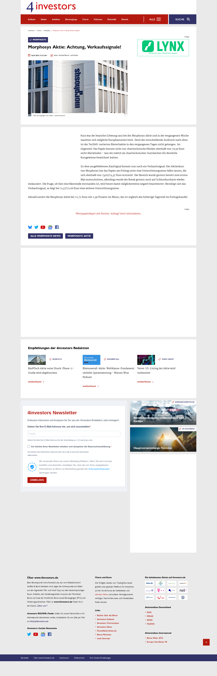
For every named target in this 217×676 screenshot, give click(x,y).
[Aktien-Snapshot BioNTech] (171, 583)
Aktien (44, 19)
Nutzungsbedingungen (99, 469)
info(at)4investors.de (39, 621)
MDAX (150, 615)
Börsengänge (71, 19)
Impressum (64, 657)
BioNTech (57, 359)
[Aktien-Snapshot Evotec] (171, 590)
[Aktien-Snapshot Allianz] (149, 583)
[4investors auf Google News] (50, 227)
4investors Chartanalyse (108, 622)
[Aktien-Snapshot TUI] (160, 597)
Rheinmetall (113, 359)
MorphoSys (47, 30)
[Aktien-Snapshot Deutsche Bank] (149, 590)
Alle (152, 19)
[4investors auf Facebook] (57, 227)
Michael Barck (64, 55)
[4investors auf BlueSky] (30, 227)
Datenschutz (79, 657)
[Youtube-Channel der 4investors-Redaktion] (43, 227)
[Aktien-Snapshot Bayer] (160, 583)
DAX (149, 612)
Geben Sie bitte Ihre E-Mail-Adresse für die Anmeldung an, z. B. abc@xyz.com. (60, 440)
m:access (98, 19)
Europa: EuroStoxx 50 (157, 641)
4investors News (104, 626)
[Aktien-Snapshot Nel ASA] (183, 590)
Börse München (104, 634)
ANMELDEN (37, 480)
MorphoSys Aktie (79, 236)
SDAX (150, 619)
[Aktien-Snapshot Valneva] (171, 597)
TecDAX (151, 623)
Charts (85, 19)
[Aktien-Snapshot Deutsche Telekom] (160, 590)
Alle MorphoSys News (45, 236)
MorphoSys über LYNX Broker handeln (163, 53)
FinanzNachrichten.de (106, 630)
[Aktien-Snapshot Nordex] (149, 597)
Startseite (24, 657)
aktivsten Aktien (101, 594)
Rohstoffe (111, 19)
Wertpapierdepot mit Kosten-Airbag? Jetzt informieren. (108, 214)
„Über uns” (41, 605)
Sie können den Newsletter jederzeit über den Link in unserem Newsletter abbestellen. (58, 453)
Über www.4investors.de (44, 657)
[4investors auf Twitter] (36, 227)
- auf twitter (73, 55)
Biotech (124, 19)
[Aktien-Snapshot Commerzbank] (183, 583)
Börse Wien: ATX (155, 637)
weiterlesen (34, 381)
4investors (31, 30)
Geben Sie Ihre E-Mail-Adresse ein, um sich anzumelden (58, 426)
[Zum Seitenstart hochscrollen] (206, 642)
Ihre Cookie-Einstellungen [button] (100, 657)
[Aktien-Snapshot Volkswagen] (183, 597)
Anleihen (56, 19)
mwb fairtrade (103, 638)
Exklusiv (31, 19)
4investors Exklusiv (105, 619)
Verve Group (168, 359)
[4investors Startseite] (51, 7)
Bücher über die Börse (107, 615)
